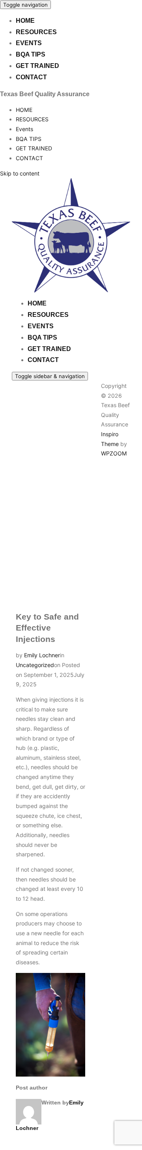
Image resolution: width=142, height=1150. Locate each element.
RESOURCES (36, 32)
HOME (25, 20)
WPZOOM (114, 453)
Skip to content (19, 173)
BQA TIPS (30, 54)
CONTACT (31, 77)
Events (29, 43)
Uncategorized (35, 665)
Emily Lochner (42, 655)
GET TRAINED (37, 65)
